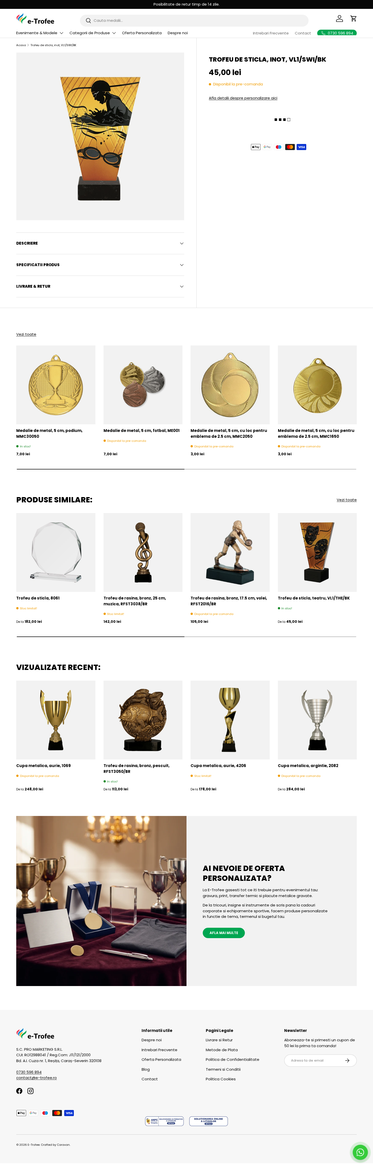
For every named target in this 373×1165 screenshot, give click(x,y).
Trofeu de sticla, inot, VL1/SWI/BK (53, 45)
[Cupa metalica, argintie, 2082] (317, 720)
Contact (303, 33)
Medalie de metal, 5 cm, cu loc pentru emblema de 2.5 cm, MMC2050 (229, 433)
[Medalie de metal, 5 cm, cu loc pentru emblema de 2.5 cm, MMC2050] (230, 385)
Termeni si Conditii (223, 1069)
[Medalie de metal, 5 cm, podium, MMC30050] (55, 385)
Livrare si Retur (219, 1040)
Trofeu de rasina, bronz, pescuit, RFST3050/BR (136, 768)
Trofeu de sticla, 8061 (38, 598)
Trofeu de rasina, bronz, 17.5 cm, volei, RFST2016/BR (229, 601)
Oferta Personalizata (142, 32)
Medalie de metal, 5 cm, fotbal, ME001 (142, 430)
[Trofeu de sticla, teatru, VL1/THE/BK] (317, 552)
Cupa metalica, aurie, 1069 (43, 765)
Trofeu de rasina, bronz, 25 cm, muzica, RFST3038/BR (135, 601)
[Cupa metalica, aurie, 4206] (230, 720)
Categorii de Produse (90, 32)
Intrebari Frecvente (271, 33)
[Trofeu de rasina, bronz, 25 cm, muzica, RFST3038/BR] (143, 552)
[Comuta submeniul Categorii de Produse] (114, 33)
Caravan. (63, 1145)
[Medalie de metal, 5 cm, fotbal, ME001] (143, 385)
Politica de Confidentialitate (232, 1059)
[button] (353, 18)
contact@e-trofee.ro (36, 1077)
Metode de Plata (222, 1049)
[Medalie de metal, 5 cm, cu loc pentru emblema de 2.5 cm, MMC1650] (317, 385)
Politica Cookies (221, 1079)
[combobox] (194, 20)
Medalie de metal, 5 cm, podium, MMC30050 (49, 433)
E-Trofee (34, 1145)
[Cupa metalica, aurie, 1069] (55, 720)
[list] (100, 136)
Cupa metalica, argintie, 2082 (308, 765)
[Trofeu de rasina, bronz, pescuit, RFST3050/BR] (143, 720)
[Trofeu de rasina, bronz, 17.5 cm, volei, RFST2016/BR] (230, 552)
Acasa (21, 45)
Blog (146, 1069)
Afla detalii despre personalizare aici (243, 98)
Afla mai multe (224, 933)
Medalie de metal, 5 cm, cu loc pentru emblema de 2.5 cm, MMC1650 (316, 433)
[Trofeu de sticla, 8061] (55, 552)
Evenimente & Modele (36, 32)
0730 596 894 (29, 1072)
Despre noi (178, 32)
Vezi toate (26, 334)
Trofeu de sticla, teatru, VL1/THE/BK (314, 598)
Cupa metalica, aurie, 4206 (218, 765)
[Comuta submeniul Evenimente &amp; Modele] (61, 33)
